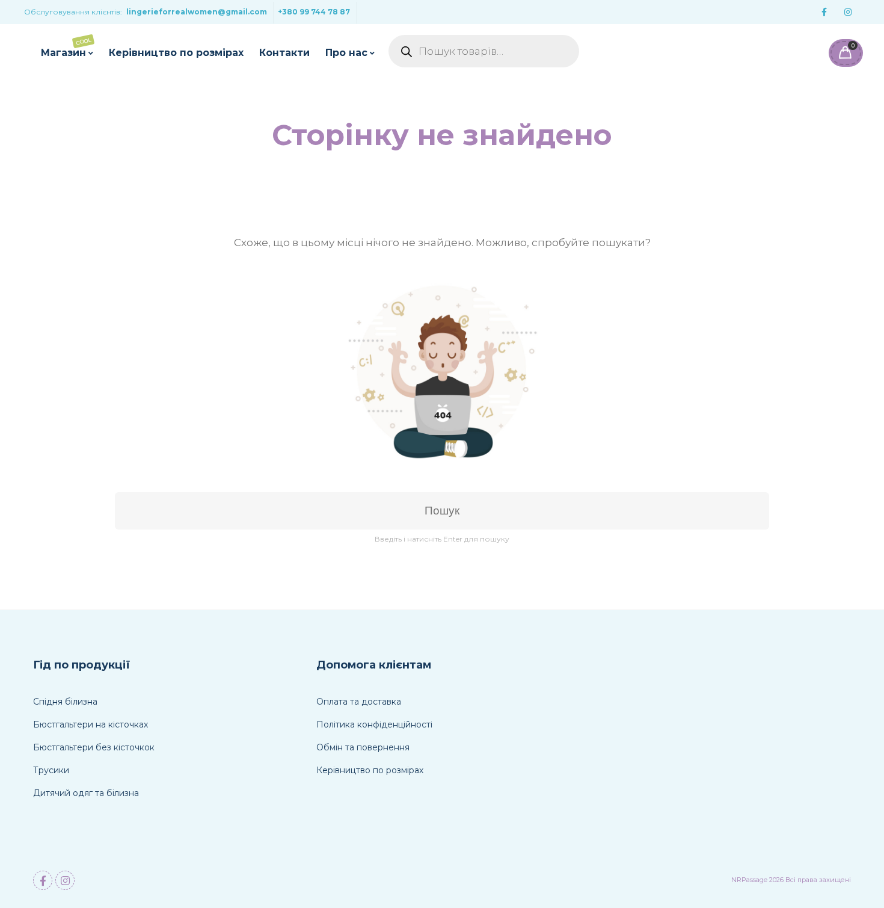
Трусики (51, 770)
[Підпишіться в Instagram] (848, 12)
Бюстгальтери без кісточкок (94, 747)
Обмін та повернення (363, 747)
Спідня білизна (65, 701)
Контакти (284, 52)
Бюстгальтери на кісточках (90, 724)
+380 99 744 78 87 (314, 11)
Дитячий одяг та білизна (86, 793)
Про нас (346, 52)
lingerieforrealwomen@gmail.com (196, 11)
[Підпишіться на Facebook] (824, 12)
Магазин (66, 47)
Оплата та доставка (358, 701)
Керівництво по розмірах (176, 52)
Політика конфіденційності (374, 724)
